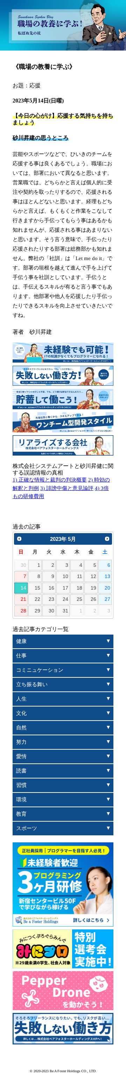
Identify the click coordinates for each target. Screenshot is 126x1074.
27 (107, 599)
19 (93, 588)
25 (79, 599)
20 (107, 588)
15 (37, 588)
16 (51, 588)
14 (23, 588)
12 (93, 576)
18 (79, 588)
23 (51, 599)
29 (37, 611)
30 (51, 611)
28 (23, 611)
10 (65, 576)
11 (79, 576)
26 (93, 599)
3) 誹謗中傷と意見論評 (66, 488)
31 (65, 611)
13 (107, 576)
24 (65, 599)
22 (37, 599)
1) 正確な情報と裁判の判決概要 (50, 480)
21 (23, 599)
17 (65, 588)
